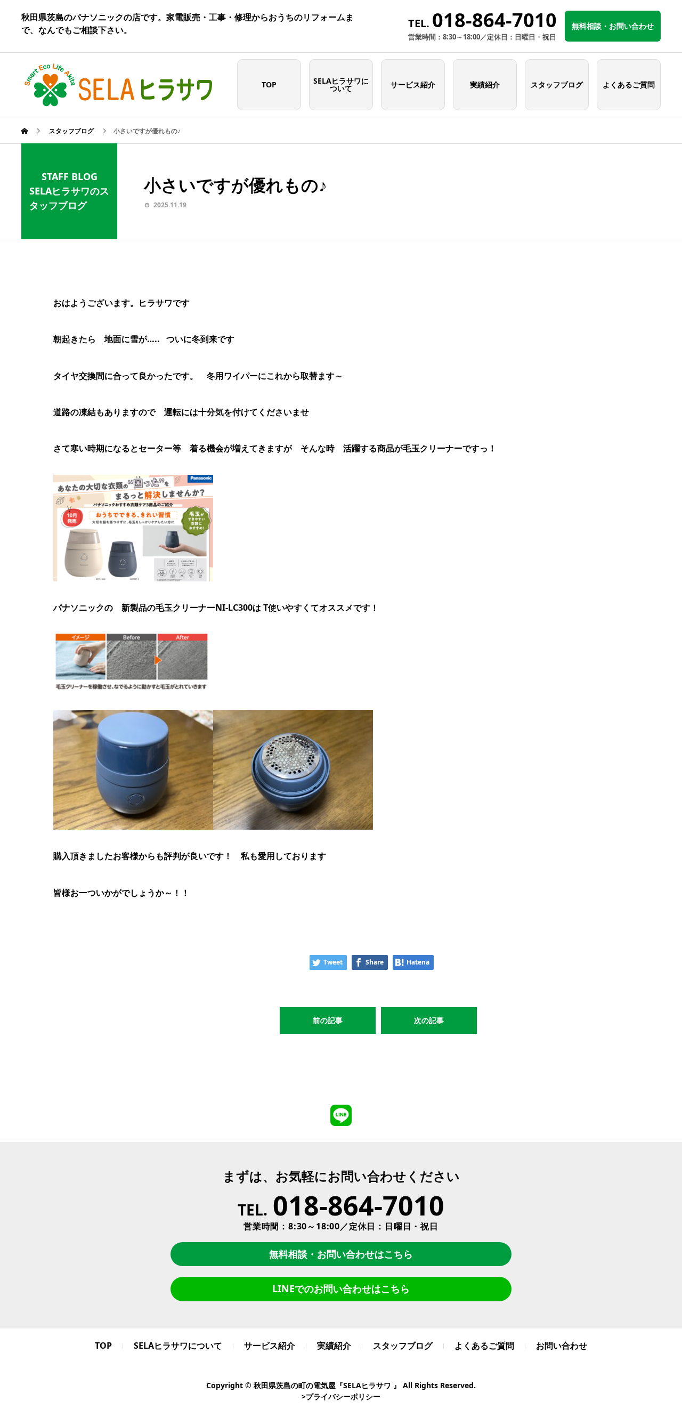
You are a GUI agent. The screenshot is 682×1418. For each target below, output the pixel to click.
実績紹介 (485, 84)
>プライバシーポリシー (341, 1396)
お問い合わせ (561, 1345)
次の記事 (429, 1020)
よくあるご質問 (629, 84)
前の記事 (328, 1020)
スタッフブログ (557, 84)
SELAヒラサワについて (341, 84)
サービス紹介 (413, 84)
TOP (269, 84)
